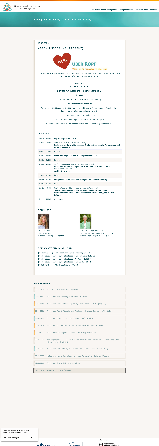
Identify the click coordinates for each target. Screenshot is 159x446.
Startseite (96, 10)
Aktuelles (153, 10)
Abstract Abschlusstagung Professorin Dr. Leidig (62, 262)
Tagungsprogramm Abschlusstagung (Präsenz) (62, 253)
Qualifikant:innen (141, 10)
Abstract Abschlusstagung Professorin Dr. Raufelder (64, 256)
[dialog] (19, 434)
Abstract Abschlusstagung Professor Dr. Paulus (62, 259)
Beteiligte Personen (126, 10)
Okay (32, 438)
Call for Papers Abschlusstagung (56, 265)
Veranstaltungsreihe (109, 10)
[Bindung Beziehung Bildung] (21, 6)
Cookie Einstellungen (11, 438)
